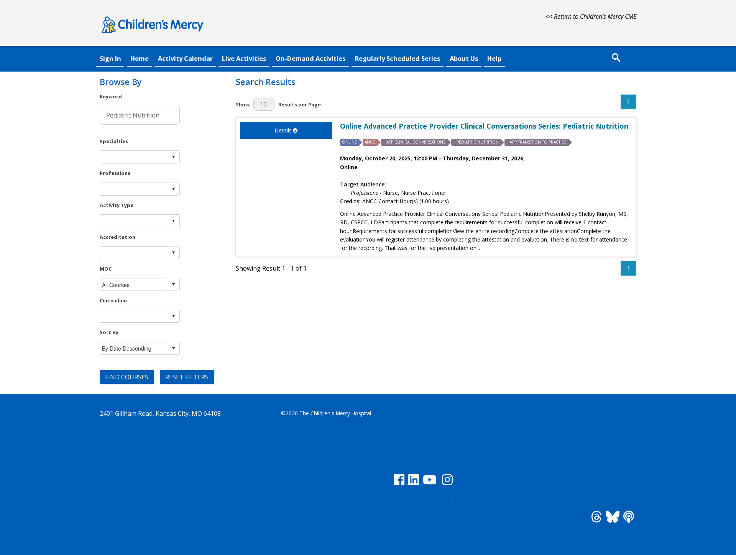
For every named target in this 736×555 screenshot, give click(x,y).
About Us (464, 58)
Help (494, 58)
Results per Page (299, 104)
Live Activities (244, 58)
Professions (115, 173)
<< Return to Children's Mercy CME (590, 16)
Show (243, 104)
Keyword (111, 96)
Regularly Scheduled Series (397, 58)
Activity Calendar (185, 58)
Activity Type (116, 205)
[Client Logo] (152, 34)
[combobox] (133, 157)
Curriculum (113, 300)
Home (139, 58)
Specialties (114, 141)
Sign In (110, 58)
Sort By (109, 332)
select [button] (173, 157)
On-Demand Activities (311, 58)
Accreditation (117, 236)
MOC (106, 268)
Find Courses (126, 377)
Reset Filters (187, 377)
